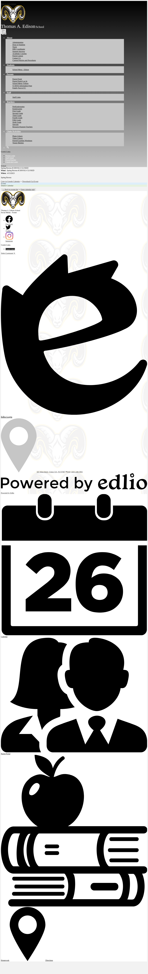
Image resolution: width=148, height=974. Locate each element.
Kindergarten (17, 109)
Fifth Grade (16, 120)
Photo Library (17, 136)
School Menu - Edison (20, 70)
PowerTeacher (11, 160)
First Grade (16, 111)
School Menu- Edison (20, 83)
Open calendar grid (28, 190)
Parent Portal (17, 79)
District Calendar (7, 186)
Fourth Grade (17, 118)
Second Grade (17, 113)
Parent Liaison (17, 56)
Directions (49, 960)
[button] (9, 38)
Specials (15, 124)
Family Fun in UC (19, 88)
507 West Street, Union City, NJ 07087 (51, 472)
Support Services (18, 51)
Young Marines (18, 143)
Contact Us (16, 58)
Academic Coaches (19, 54)
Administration (17, 42)
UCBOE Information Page (22, 86)
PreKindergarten (18, 107)
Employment (10, 249)
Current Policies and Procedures (24, 60)
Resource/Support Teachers (22, 127)
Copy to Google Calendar (10, 181)
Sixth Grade (16, 122)
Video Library (17, 138)
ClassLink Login (12, 162)
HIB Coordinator (18, 49)
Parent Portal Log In (19, 81)
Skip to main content (8, 4)
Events (3, 184)
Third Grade (17, 116)
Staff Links (16, 97)
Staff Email (10, 158)
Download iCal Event (30, 181)
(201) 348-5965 (77, 472)
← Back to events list (10, 190)
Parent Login (10, 156)
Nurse (14, 47)
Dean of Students (18, 45)
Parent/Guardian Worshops (22, 141)
